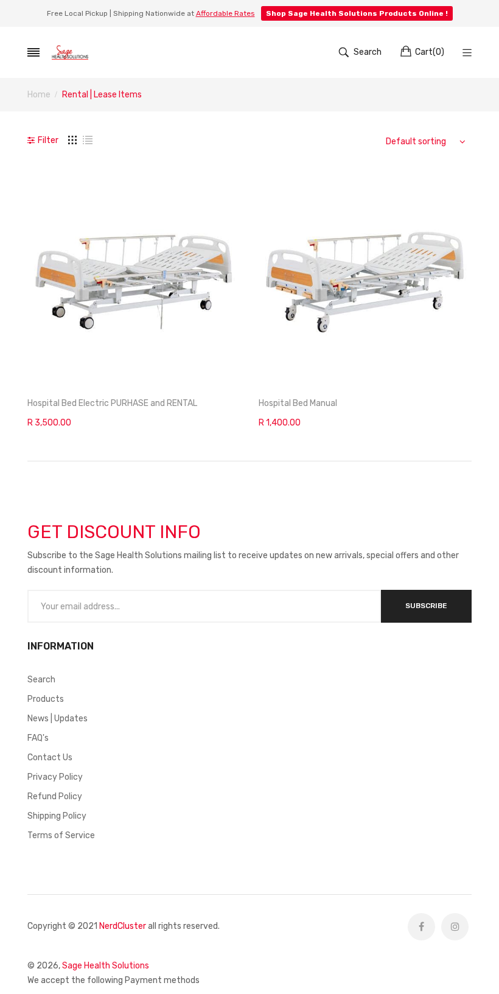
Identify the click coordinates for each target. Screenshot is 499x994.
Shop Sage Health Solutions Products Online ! (357, 13)
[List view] (87, 140)
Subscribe (426, 605)
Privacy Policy (55, 777)
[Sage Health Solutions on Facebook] (421, 926)
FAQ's (38, 738)
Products (45, 699)
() (429, 52)
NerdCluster (122, 926)
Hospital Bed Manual (298, 403)
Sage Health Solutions (105, 966)
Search (41, 679)
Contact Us (49, 757)
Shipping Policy (56, 816)
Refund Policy (54, 796)
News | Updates (57, 718)
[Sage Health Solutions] (70, 52)
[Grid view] (72, 140)
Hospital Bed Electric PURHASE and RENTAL (112, 403)
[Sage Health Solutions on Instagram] (455, 926)
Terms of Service (61, 835)
